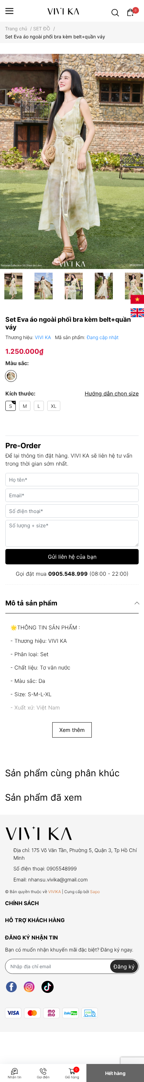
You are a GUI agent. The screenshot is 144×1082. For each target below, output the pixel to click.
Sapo (95, 891)
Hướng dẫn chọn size (112, 393)
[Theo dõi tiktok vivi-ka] (48, 986)
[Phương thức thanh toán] (51, 1013)
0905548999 (62, 868)
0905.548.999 (68, 573)
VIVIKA (54, 891)
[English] (137, 312)
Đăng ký (124, 966)
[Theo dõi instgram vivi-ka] (29, 986)
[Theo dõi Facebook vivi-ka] (11, 986)
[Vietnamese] (137, 298)
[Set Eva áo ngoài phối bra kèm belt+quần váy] (72, 161)
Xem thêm (72, 730)
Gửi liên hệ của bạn (72, 556)
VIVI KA (43, 337)
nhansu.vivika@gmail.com (58, 879)
